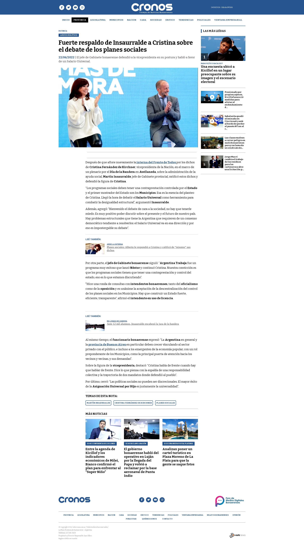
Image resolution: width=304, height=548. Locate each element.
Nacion (131, 20)
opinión (236, 515)
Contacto (167, 519)
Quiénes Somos (149, 519)
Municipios (116, 20)
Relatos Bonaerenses (218, 515)
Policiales (203, 20)
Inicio (66, 20)
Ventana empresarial (228, 20)
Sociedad (156, 20)
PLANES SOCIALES (165, 403)
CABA (143, 20)
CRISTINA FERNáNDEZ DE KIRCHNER (133, 403)
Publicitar (131, 519)
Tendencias (186, 20)
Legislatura (98, 20)
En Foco (170, 20)
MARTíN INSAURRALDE (98, 403)
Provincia (79, 20)
